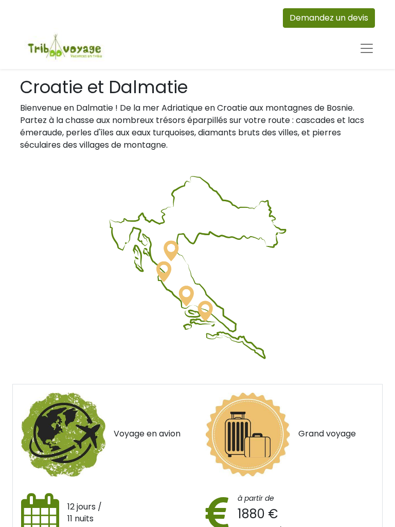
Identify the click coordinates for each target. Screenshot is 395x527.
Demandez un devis (329, 18)
